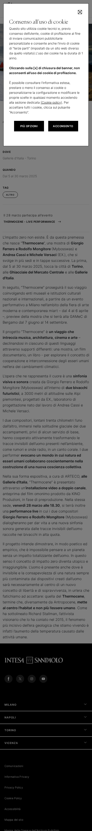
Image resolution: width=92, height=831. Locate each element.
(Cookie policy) (51, 102)
